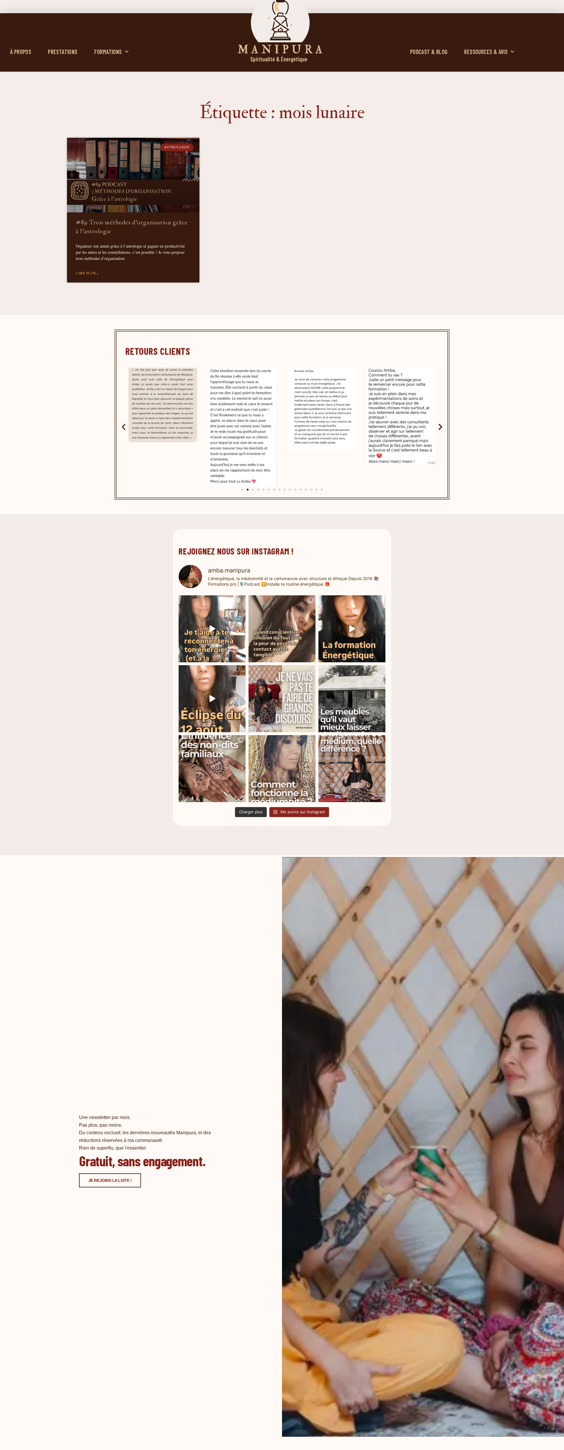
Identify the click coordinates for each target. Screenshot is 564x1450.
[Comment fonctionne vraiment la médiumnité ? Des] (282, 768)
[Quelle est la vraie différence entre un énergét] (351, 768)
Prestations (62, 51)
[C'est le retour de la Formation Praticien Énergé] (212, 628)
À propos (20, 51)
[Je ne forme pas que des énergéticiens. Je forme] (351, 628)
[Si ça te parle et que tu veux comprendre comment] (212, 768)
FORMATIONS (108, 51)
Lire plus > (87, 273)
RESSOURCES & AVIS (486, 51)
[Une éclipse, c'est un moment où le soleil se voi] (212, 698)
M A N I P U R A (280, 50)
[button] (124, 427)
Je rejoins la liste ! (110, 1180)
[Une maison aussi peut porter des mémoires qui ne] (351, 698)
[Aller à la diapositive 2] (248, 489)
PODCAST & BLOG (429, 51)
